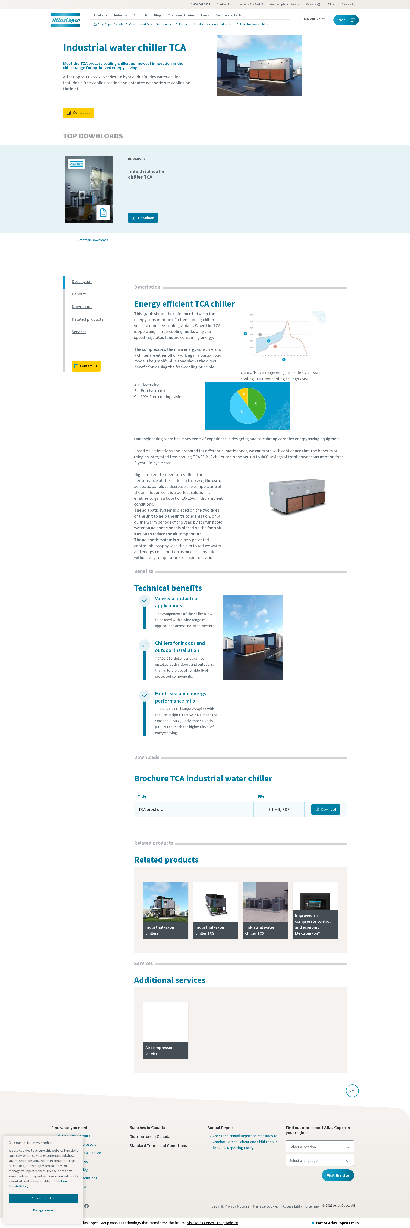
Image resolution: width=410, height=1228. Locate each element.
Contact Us (224, 4)
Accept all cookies (43, 1198)
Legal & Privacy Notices (230, 1206)
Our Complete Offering (284, 4)
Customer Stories (181, 15)
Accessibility (292, 1206)
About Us (140, 15)
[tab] (101, 281)
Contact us (81, 112)
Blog (157, 15)
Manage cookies (266, 1206)
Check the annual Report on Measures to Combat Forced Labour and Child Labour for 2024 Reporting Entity (245, 1141)
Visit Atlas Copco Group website (212, 1222)
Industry (120, 15)
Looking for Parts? (251, 4)
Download (146, 217)
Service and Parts (229, 15)
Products (100, 15)
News (205, 15)
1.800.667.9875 (200, 4)
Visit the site (338, 1175)
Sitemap (312, 1206)
